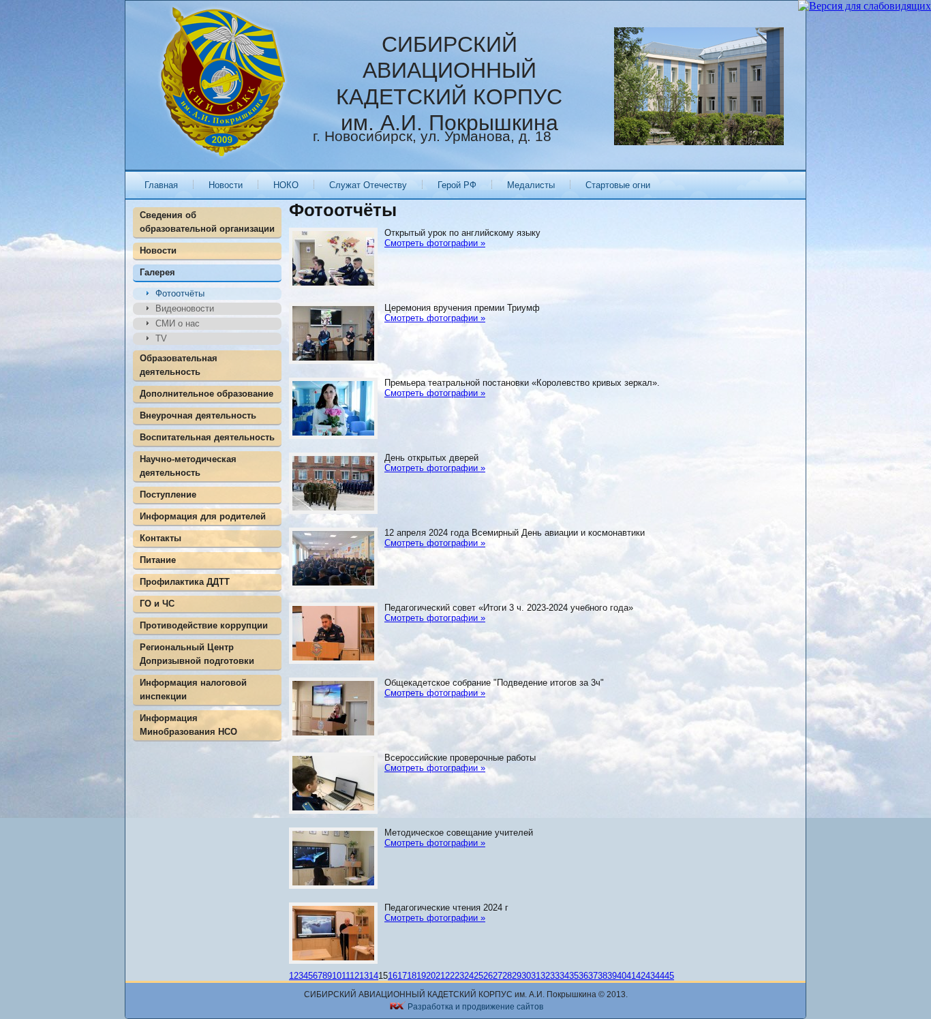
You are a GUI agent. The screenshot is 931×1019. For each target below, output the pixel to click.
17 (402, 976)
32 (545, 976)
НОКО (286, 185)
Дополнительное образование (206, 394)
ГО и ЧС (157, 603)
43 (650, 976)
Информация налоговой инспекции (193, 689)
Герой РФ (457, 185)
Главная (161, 185)
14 (373, 976)
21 (440, 976)
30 (526, 976)
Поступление (168, 494)
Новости (226, 185)
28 (507, 976)
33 (555, 976)
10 (336, 976)
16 (392, 976)
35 (574, 976)
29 (516, 976)
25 (478, 976)
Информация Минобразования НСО (188, 725)
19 (421, 976)
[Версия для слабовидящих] (864, 6)
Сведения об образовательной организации (207, 222)
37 (593, 976)
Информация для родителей (203, 516)
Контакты (160, 538)
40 (621, 976)
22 (450, 976)
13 (364, 976)
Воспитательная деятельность (207, 437)
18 (411, 976)
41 (631, 976)
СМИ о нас (177, 323)
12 (354, 976)
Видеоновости (184, 308)
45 (669, 976)
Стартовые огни (617, 185)
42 (640, 976)
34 (564, 976)
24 (469, 976)
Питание (158, 560)
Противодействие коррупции (204, 625)
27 (497, 976)
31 (535, 976)
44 (660, 976)
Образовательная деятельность (178, 365)
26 (488, 976)
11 (345, 976)
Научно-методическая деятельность (188, 466)
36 (583, 976)
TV (161, 338)
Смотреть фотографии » (434, 243)
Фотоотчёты (179, 293)
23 (459, 976)
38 (602, 976)
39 (612, 976)
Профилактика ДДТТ (185, 582)
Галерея (157, 272)
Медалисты (531, 185)
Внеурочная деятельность (198, 415)
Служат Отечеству (368, 185)
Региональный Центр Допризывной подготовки (197, 654)
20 (431, 976)
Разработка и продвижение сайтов (475, 1007)
